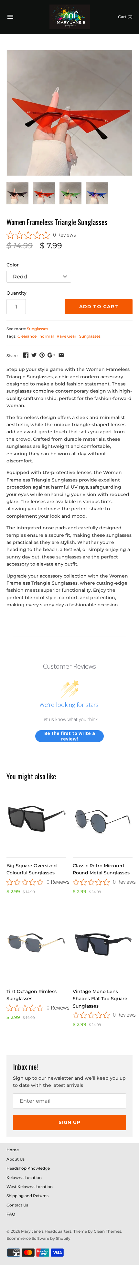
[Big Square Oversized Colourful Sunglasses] (36, 820)
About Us (15, 1159)
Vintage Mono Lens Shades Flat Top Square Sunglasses (100, 999)
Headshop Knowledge (28, 1168)
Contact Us (17, 1205)
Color (12, 265)
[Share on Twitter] (34, 355)
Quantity (16, 293)
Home (12, 1149)
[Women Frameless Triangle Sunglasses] (69, 113)
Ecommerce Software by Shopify (38, 1238)
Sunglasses (37, 328)
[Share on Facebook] (25, 355)
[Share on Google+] (51, 355)
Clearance (27, 336)
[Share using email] (61, 355)
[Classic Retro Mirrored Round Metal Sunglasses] (103, 820)
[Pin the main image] (42, 355)
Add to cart (98, 306)
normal (46, 336)
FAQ (10, 1214)
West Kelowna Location (29, 1186)
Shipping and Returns (27, 1195)
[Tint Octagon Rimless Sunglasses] (36, 946)
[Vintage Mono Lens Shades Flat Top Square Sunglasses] (103, 946)
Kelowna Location (24, 1177)
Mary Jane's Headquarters (46, 1231)
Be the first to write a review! (69, 736)
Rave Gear (66, 336)
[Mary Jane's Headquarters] (69, 17)
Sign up (69, 1122)
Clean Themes (107, 1231)
